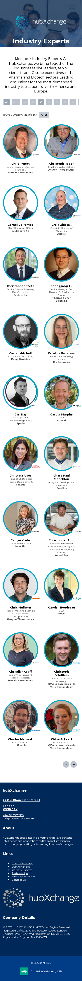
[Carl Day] (20, 392)
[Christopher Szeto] (20, 264)
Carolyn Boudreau (61, 607)
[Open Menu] (72, 7)
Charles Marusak (20, 739)
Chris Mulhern (20, 607)
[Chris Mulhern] (20, 585)
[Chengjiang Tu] (61, 264)
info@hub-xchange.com (18, 818)
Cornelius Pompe (20, 224)
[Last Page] (73, 764)
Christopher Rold (61, 540)
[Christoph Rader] (61, 141)
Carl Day (20, 414)
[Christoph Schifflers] (61, 649)
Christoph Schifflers (61, 673)
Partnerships (20, 873)
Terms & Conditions (24, 876)
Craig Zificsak (62, 224)
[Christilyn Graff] (20, 649)
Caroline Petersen (61, 353)
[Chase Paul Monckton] (61, 453)
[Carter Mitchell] (20, 331)
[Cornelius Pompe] (20, 202)
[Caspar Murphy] (61, 392)
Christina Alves (20, 475)
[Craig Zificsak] (61, 202)
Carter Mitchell (20, 353)
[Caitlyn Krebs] (20, 518)
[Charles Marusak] (20, 717)
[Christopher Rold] (61, 518)
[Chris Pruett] (20, 141)
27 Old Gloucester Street (21, 800)
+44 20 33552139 (13, 815)
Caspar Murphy (61, 414)
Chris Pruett (20, 163)
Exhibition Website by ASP (46, 971)
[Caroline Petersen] (61, 331)
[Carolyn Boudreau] (61, 585)
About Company (22, 863)
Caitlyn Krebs (20, 540)
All (7, 102)
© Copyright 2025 (41, 962)
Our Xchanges (21, 866)
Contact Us (19, 879)
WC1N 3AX (10, 809)
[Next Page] (66, 764)
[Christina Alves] (20, 453)
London (8, 806)
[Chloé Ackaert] (61, 717)
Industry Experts (22, 870)
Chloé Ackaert (61, 739)
